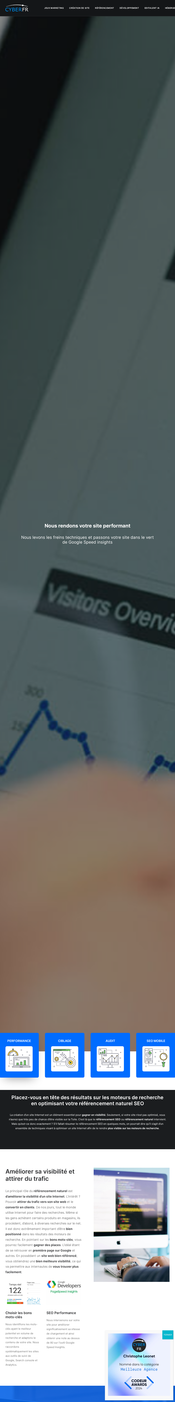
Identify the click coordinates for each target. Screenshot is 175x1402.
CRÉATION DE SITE (79, 8)
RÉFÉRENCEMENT (104, 8)
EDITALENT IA (152, 8)
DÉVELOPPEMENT (129, 8)
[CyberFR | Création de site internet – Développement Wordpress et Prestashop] (17, 8)
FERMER (168, 1334)
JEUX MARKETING (54, 8)
